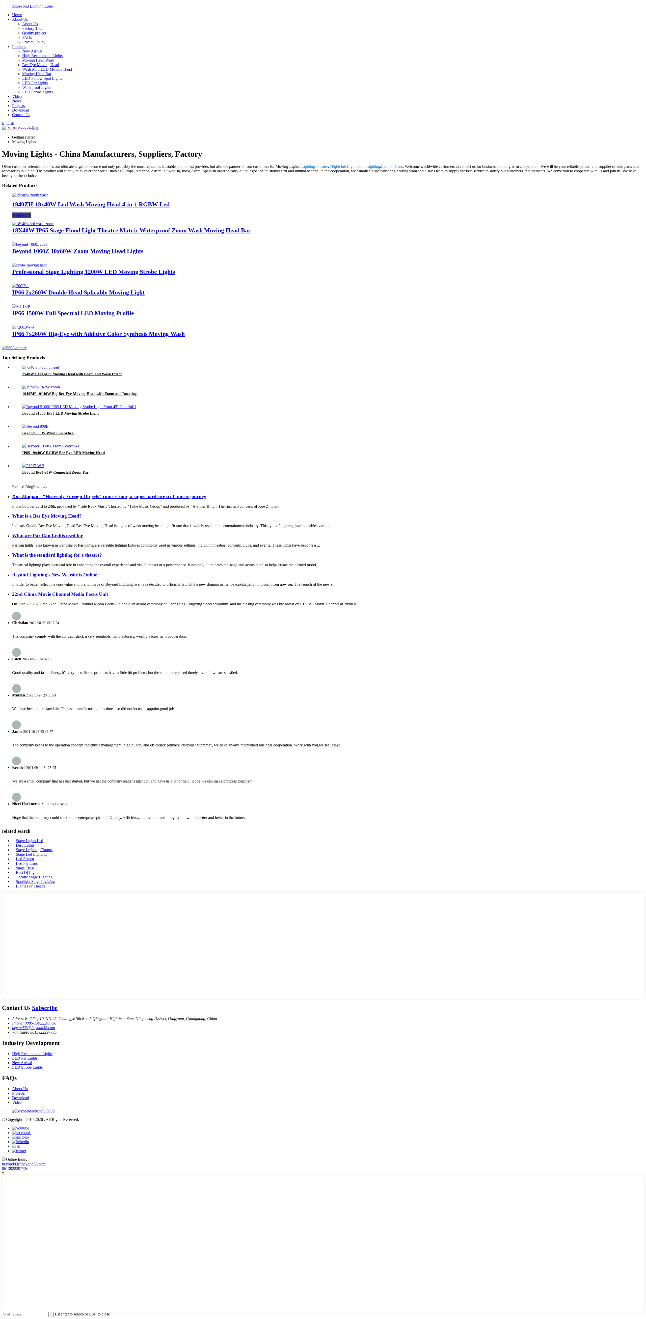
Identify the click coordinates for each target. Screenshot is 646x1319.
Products (19, 46)
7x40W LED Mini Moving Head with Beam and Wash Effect (72, 374)
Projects (18, 105)
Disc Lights (25, 845)
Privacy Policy (33, 42)
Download (20, 110)
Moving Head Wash (38, 60)
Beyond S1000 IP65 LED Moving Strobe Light (60, 413)
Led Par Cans (392, 166)
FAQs (27, 37)
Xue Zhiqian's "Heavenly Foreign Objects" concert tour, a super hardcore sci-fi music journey (109, 496)
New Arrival (32, 51)
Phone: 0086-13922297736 (34, 1023)
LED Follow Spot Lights (42, 78)
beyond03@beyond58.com (33, 1028)
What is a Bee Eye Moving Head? (47, 516)
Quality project (34, 33)
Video (17, 96)
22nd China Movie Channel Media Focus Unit (60, 594)
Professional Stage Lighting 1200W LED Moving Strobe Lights (93, 271)
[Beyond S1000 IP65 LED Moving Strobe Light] (79, 407)
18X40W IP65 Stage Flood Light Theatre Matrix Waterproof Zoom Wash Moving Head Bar (131, 230)
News (16, 101)
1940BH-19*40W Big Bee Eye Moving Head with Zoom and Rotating (79, 394)
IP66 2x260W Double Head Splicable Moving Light (78, 292)
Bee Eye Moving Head (40, 65)
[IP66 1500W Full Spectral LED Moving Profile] (21, 306)
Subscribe (45, 1008)
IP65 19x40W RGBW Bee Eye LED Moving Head (63, 453)
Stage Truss (25, 868)
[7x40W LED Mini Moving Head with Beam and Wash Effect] (40, 367)
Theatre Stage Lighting (34, 877)
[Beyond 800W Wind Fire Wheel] (35, 426)
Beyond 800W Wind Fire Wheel (48, 433)
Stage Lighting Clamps (34, 850)
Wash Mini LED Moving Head (47, 69)
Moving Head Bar (36, 74)
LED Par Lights (35, 83)
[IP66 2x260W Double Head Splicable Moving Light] (20, 286)
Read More (22, 215)
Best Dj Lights (27, 872)
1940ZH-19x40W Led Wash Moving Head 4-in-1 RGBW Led (91, 204)
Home (17, 15)
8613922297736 (15, 1168)
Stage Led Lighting (31, 854)
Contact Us (21, 115)
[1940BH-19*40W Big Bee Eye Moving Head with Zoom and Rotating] (41, 387)
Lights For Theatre (31, 886)
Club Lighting (369, 166)
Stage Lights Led (29, 841)
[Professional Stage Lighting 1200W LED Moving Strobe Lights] (29, 265)
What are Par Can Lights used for (47, 535)
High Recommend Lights (42, 55)
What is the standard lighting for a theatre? (57, 555)
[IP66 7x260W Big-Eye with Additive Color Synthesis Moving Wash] (23, 327)
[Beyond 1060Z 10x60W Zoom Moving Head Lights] (30, 244)
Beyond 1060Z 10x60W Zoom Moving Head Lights (77, 251)
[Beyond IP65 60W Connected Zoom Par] (33, 466)
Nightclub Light (343, 166)
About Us (20, 19)
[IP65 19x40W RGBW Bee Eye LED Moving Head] (50, 446)
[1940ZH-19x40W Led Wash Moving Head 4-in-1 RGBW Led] (30, 195)
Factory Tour (32, 28)
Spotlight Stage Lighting (35, 881)
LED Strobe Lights (37, 92)
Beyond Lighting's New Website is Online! (55, 574)
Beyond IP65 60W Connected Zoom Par (55, 472)
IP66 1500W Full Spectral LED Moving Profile (73, 313)
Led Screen (25, 859)
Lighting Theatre (314, 166)
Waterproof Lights (36, 87)
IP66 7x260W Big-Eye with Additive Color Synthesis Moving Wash (98, 334)
